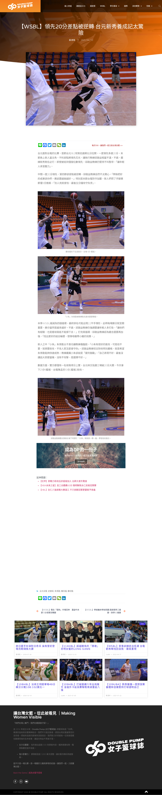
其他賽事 (135, 6)
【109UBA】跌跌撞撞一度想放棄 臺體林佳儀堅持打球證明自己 (125, 686)
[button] (159, 6)
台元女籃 (43, 591)
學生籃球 (113, 6)
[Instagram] (21, 781)
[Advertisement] (81, 133)
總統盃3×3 (80, 6)
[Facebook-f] (15, 781)
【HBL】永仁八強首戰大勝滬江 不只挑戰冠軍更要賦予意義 (67, 490)
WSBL (102, 6)
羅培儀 (64, 591)
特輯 (148, 6)
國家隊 (92, 6)
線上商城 (68, 6)
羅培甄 (70, 591)
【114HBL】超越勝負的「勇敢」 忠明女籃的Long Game (80, 647)
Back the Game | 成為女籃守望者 (27, 773)
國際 (126, 6)
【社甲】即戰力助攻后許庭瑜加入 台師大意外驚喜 (63, 481)
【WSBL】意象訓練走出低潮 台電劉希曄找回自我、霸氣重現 (125, 647)
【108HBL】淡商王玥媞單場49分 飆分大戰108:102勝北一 (35, 686)
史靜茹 (51, 591)
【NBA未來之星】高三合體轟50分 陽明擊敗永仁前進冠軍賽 (67, 485)
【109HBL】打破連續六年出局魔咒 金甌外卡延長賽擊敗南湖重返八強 (80, 687)
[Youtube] (26, 781)
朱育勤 (57, 591)
